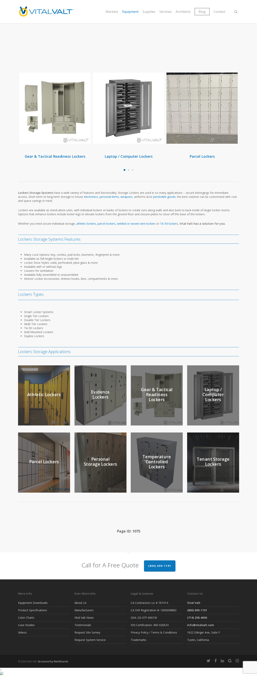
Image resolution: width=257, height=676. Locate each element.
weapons (126, 197)
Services (165, 11)
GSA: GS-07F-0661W (144, 617)
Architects (183, 11)
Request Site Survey (87, 632)
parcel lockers (106, 223)
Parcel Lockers (202, 156)
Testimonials (82, 625)
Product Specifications (32, 610)
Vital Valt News (84, 617)
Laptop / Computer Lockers (129, 156)
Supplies (149, 11)
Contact (219, 11)
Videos (22, 632)
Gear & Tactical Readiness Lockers (55, 156)
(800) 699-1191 (159, 566)
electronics (91, 197)
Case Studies (26, 625)
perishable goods (164, 197)
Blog (202, 11)
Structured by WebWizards (53, 661)
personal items (109, 197)
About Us (80, 603)
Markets (112, 11)
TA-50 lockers (169, 223)
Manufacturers (84, 610)
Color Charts (26, 617)
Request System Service (90, 640)
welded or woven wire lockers (136, 223)
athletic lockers (86, 223)
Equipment (130, 11)
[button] (124, 170)
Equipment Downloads (33, 603)
